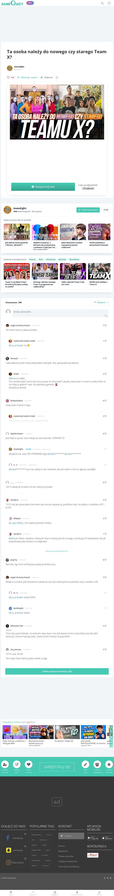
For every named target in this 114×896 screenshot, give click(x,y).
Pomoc (61, 845)
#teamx (32, 259)
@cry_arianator (16, 345)
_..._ (12, 482)
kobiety (34, 845)
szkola (47, 860)
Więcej (99, 894)
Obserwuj (29, 77)
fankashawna (16, 400)
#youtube (62, 259)
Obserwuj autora (90, 210)
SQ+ (30, 3)
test (33, 840)
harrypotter (36, 850)
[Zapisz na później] (56, 77)
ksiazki (34, 855)
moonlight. (19, 66)
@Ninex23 (14, 378)
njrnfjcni (14, 500)
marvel (34, 866)
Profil (106, 210)
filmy (48, 850)
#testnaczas (50, 259)
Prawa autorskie (65, 856)
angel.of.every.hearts (20, 325)
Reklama (68, 836)
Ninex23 (14, 358)
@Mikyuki (13, 538)
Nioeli (16, 374)
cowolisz (45, 866)
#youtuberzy (74, 259)
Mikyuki (17, 518)
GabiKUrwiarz (16, 433)
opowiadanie (36, 835)
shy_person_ (16, 649)
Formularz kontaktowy (68, 866)
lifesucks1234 (16, 625)
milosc (48, 835)
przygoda (43, 840)
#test (41, 259)
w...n (15, 592)
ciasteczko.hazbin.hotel (24, 341)
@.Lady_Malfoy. (16, 522)
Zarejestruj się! (57, 766)
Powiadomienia (77, 894)
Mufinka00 (18, 608)
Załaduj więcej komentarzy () (57, 671)
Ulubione (48, 77)
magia (44, 845)
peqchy (13, 559)
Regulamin (63, 851)
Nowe (11, 894)
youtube (45, 855)
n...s (15, 464)
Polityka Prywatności (67, 861)
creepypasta (36, 860)
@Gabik (51, 453)
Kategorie (54, 894)
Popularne (33, 894)
